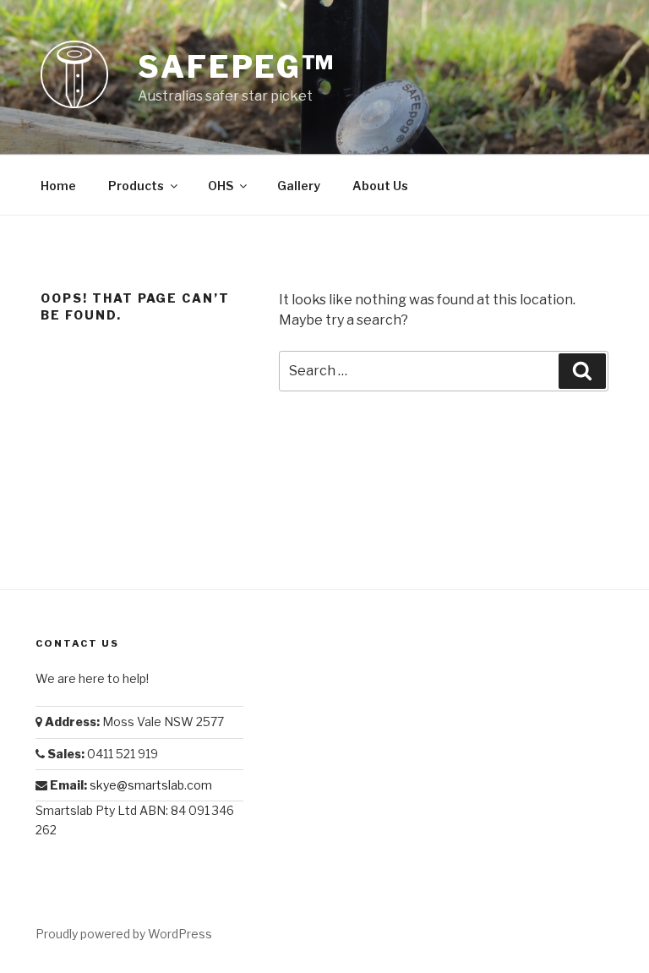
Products (136, 185)
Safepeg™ (236, 66)
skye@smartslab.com (151, 785)
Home (58, 185)
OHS (220, 185)
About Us (380, 185)
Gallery (298, 185)
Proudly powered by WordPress (123, 934)
